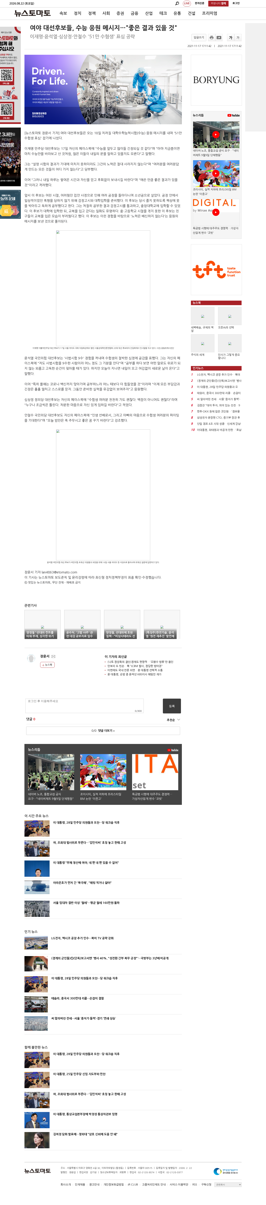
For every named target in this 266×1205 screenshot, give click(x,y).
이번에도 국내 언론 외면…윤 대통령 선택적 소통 (135, 670)
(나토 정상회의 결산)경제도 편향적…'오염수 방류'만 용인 (140, 661)
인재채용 (80, 1184)
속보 (63, 13)
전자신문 (199, 3)
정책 (92, 13)
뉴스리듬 (198, 115)
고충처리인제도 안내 (154, 1184)
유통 (177, 13)
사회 (106, 13)
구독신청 (206, 1184)
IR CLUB (133, 1184)
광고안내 (94, 1184)
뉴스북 (48, 665)
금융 (134, 13)
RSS (194, 1184)
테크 (163, 13)
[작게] (238, 37)
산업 (149, 13)
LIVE (187, 3)
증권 (120, 13)
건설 (191, 13)
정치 (77, 13)
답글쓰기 (199, 37)
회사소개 (66, 1184)
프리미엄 (209, 13)
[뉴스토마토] (32, 13)
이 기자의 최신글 (116, 656)
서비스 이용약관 (179, 1184)
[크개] (230, 37)
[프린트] (211, 37)
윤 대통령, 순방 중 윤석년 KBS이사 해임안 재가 (134, 674)
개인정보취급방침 (114, 1184)
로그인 (236, 3)
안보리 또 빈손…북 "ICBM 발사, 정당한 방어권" (135, 666)
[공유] (219, 37)
